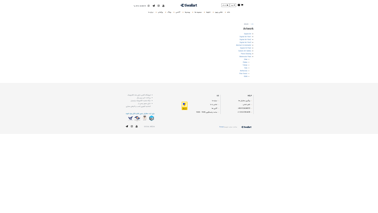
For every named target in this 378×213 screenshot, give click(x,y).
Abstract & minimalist (243, 45)
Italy (245, 68)
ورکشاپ (160, 12)
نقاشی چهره (218, 12)
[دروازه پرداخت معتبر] (185, 106)
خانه (228, 12)
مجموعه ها (198, 12)
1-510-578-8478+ (244, 112)
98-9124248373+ (244, 108)
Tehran (245, 65)
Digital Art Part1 (245, 37)
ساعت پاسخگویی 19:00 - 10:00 (206, 112)
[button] (241, 5)
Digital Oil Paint (245, 48)
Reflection (243, 71)
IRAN (245, 76)
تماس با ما (213, 104)
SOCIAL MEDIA (149, 126)
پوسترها (187, 12)
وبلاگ (169, 12)
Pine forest (243, 73)
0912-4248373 (140, 6)
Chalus (245, 62)
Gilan (245, 59)
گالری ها (214, 108)
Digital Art (247, 34)
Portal (221, 127)
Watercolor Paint (245, 56)
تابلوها (208, 12)
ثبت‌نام (225, 5)
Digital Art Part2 (245, 39)
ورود (232, 5)
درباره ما (150, 12)
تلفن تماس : (246, 104)
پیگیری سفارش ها (244, 100)
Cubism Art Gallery (244, 51)
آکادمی (177, 12)
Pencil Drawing (246, 54)
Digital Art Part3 (245, 42)
